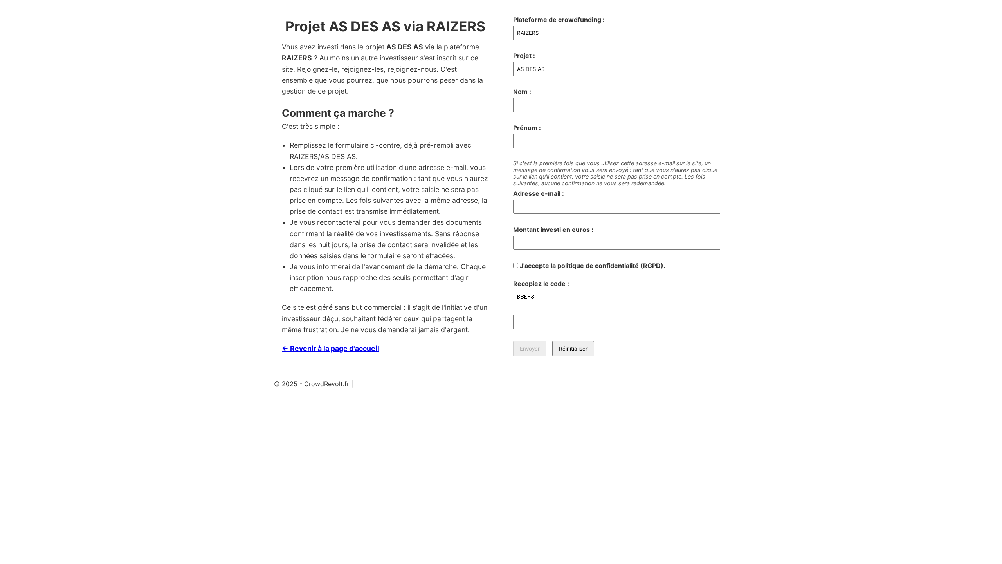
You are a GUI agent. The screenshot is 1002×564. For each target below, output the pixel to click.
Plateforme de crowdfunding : (559, 20)
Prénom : (527, 128)
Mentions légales (380, 384)
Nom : (522, 92)
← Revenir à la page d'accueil (330, 348)
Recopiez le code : (541, 283)
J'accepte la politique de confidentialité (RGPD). (591, 265)
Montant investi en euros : (553, 229)
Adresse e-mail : (538, 193)
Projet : (524, 56)
